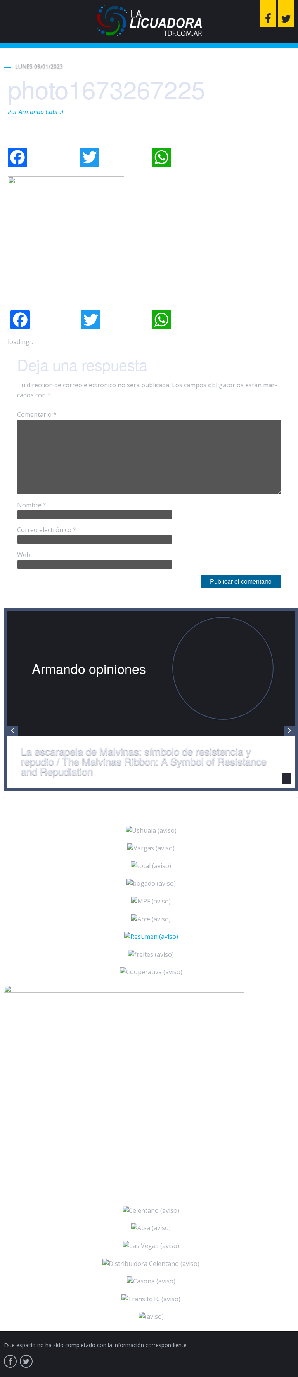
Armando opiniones (89, 668)
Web (23, 554)
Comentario (37, 414)
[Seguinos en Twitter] (286, 13)
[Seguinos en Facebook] (268, 13)
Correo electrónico (46, 530)
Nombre (32, 505)
